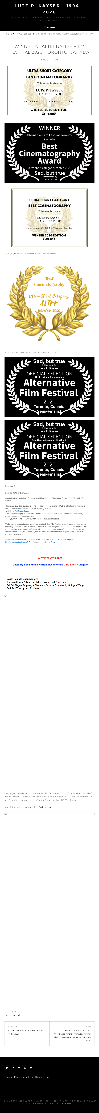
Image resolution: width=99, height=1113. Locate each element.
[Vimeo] (19, 1067)
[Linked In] (13, 1067)
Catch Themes (64, 1103)
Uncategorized (24, 34)
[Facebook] (7, 1067)
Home (9, 34)
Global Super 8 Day (39, 1077)
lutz (56, 60)
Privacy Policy (21, 1077)
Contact (9, 1077)
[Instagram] (25, 1067)
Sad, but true (45, 807)
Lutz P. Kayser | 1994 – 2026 (42, 1101)
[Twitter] (31, 1067)
